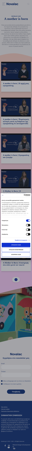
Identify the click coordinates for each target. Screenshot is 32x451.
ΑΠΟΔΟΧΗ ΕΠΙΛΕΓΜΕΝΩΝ (16, 249)
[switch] (28, 225)
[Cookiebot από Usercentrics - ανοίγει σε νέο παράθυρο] (23, 195)
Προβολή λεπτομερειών (21, 240)
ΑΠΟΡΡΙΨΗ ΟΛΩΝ (16, 254)
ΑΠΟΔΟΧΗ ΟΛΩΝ (16, 245)
